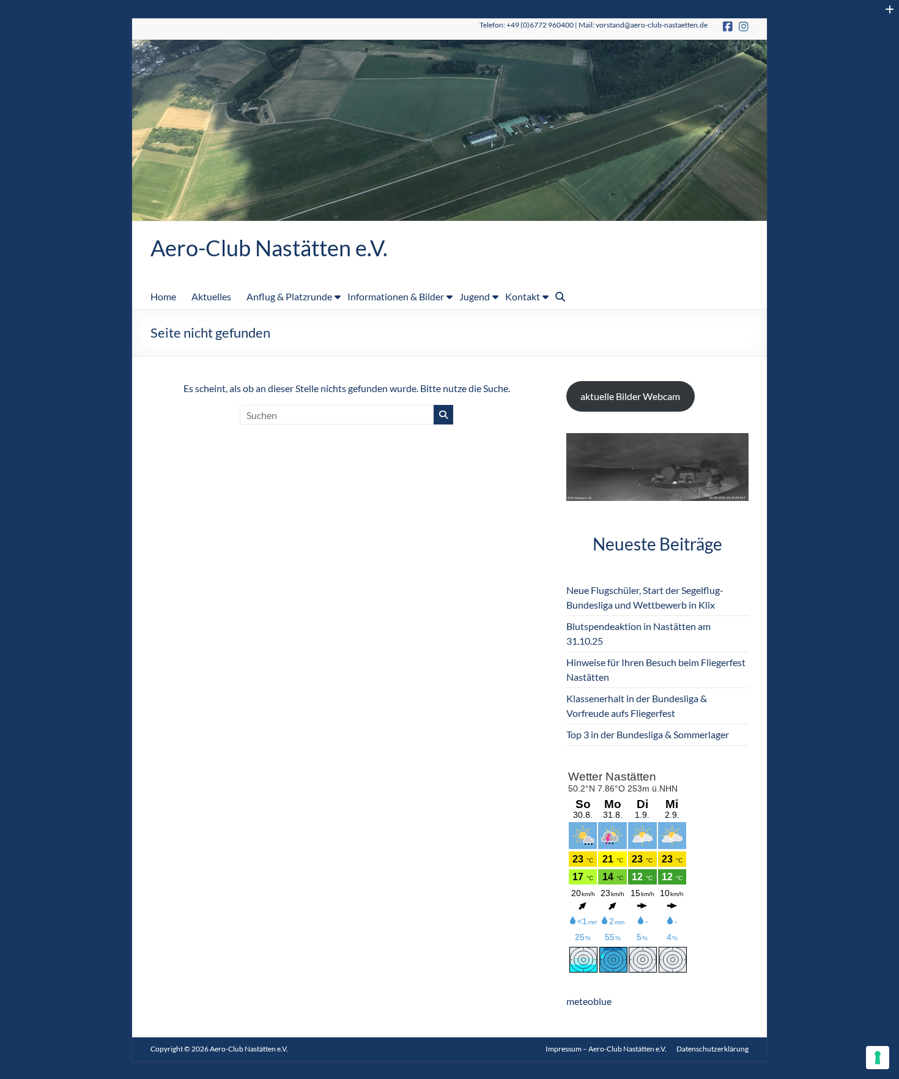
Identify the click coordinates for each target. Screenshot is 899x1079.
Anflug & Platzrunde (289, 296)
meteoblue (589, 1001)
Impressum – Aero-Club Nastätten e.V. (606, 1048)
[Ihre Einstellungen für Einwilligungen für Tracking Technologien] (877, 1057)
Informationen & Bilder (395, 296)
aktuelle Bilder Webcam (630, 396)
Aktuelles (211, 296)
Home (163, 296)
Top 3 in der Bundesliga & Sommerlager (647, 734)
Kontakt (522, 296)
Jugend (474, 296)
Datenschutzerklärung (712, 1048)
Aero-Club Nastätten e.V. (269, 247)
